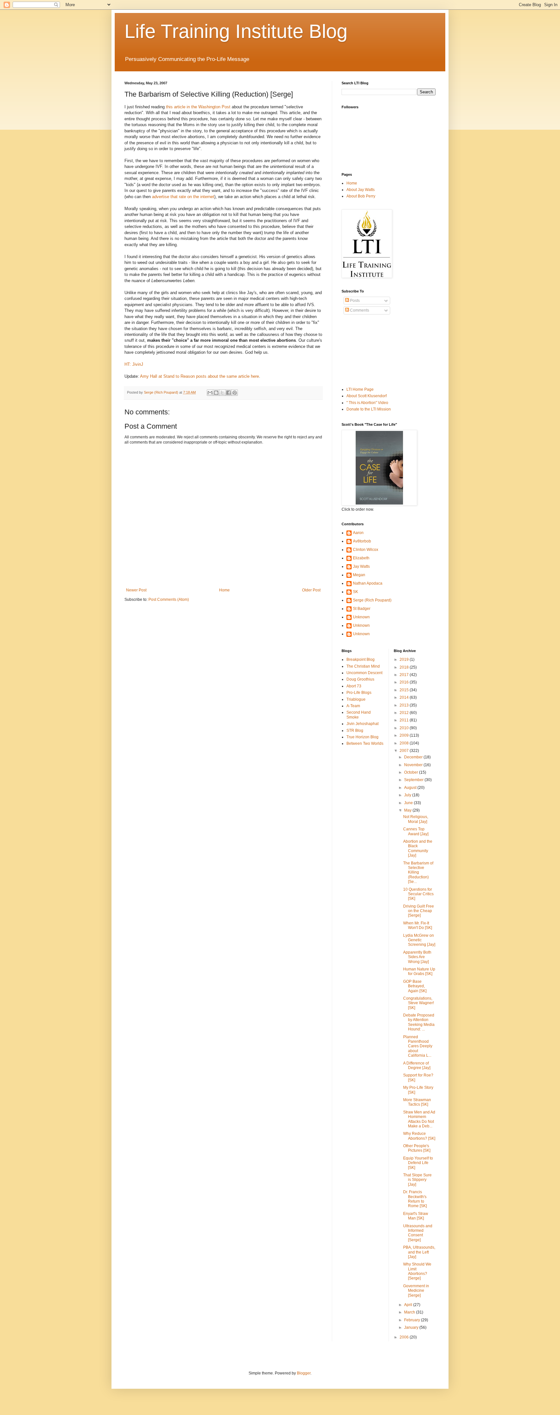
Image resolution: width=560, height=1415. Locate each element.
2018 (405, 667)
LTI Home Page (360, 389)
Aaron (358, 532)
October (411, 772)
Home (224, 590)
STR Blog (354, 730)
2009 (405, 735)
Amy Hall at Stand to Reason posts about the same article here (199, 376)
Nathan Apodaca (367, 583)
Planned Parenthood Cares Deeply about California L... (417, 1046)
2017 (405, 674)
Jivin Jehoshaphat (362, 723)
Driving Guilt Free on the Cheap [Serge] (418, 911)
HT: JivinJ (133, 364)
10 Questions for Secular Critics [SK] (418, 894)
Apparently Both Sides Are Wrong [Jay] (417, 957)
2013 (405, 705)
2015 (405, 690)
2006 (405, 1337)
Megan (359, 575)
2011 (405, 720)
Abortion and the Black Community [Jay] (417, 848)
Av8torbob (362, 541)
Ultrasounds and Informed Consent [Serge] (417, 1233)
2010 (405, 728)
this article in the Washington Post (198, 106)
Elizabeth (361, 558)
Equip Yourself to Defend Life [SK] (418, 1163)
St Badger (361, 608)
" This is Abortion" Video (367, 402)
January (411, 1327)
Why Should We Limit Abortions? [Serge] (417, 1271)
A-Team (353, 706)
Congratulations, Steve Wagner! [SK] (418, 1003)
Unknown (361, 617)
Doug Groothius (360, 679)
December (414, 757)
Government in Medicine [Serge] (416, 1291)
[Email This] (210, 392)
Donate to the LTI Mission (368, 409)
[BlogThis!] (216, 392)
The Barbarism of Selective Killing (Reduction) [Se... (418, 872)
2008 (405, 743)
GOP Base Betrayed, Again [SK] (414, 986)
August (410, 787)
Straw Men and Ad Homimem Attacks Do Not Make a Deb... (419, 1119)
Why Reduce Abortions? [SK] (419, 1135)
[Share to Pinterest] (234, 392)
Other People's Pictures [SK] (416, 1148)
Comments (359, 310)
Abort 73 (353, 686)
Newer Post (136, 590)
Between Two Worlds (364, 743)
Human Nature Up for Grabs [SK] (419, 971)
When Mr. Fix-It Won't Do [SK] (417, 925)
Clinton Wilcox (365, 549)
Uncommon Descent (364, 673)
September (414, 780)
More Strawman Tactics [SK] (417, 1102)
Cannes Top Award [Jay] (415, 831)
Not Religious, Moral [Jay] (415, 819)
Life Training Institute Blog (235, 31)
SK (355, 591)
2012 (405, 712)
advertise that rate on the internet (183, 196)
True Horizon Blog (362, 737)
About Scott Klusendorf (366, 396)
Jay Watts (361, 566)
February (412, 1320)
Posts (354, 300)
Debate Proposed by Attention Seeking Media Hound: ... (419, 1022)
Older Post (311, 590)
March (410, 1312)
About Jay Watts (360, 189)
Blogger (303, 1373)
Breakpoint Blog (360, 659)
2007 (405, 750)
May (408, 810)
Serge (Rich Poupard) (372, 600)
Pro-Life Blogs (358, 692)
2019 (405, 659)
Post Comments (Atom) (168, 599)
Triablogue (356, 699)
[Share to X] (222, 392)
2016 (405, 682)
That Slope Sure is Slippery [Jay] (417, 1180)
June (409, 803)
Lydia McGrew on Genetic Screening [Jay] (419, 940)
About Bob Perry (360, 196)
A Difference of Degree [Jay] (416, 1065)
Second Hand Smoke (358, 714)
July (408, 795)
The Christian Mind (363, 666)
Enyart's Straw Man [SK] (415, 1215)
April (408, 1304)
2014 (405, 697)
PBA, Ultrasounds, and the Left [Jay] (419, 1252)
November (414, 765)
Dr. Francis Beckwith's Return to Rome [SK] (415, 1199)
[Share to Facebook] (228, 392)
